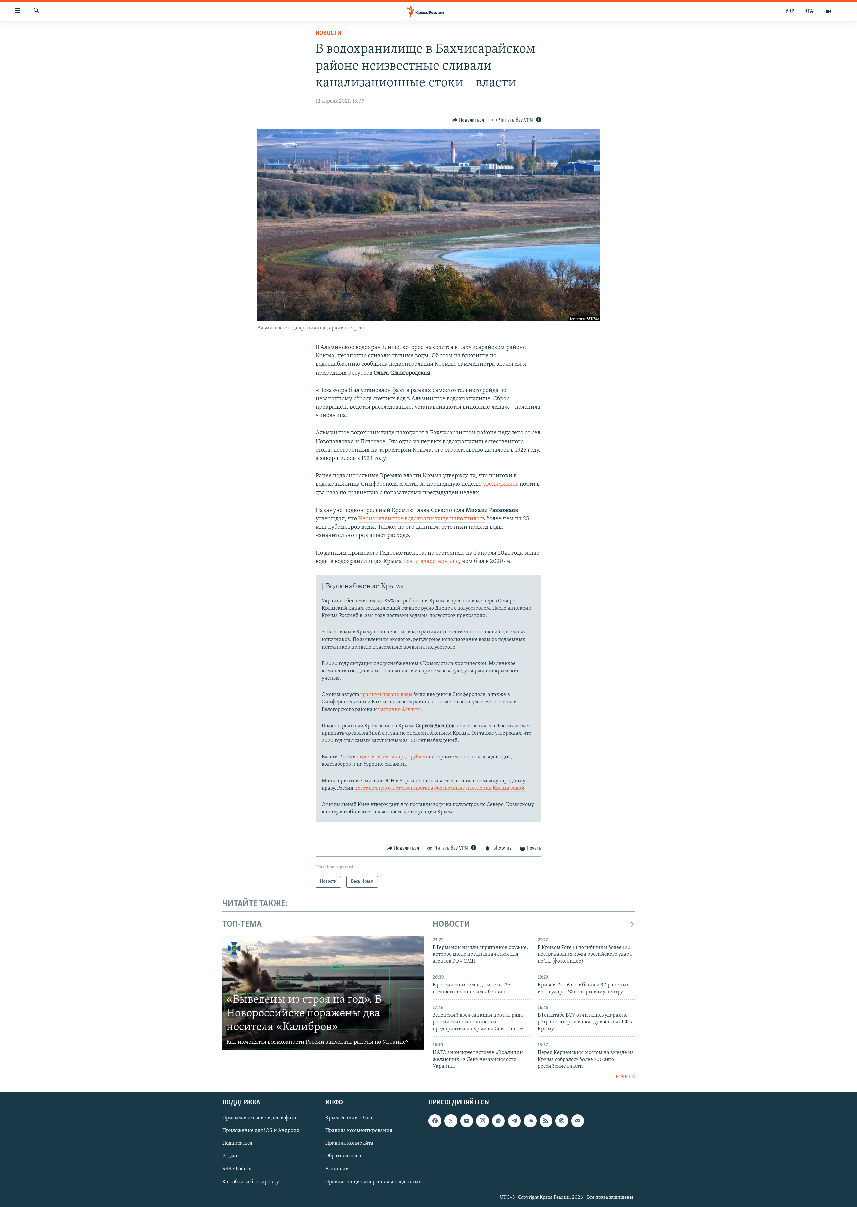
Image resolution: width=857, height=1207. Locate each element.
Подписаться (237, 1143)
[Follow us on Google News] (498, 1120)
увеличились (500, 484)
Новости (328, 33)
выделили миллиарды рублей (392, 757)
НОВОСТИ (451, 924)
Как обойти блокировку (250, 1182)
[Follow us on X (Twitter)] (450, 1120)
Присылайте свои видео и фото (259, 1118)
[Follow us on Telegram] (514, 1120)
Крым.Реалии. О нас (349, 1118)
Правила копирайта (349, 1143)
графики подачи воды (386, 694)
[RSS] (546, 1120)
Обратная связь (343, 1156)
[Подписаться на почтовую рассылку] (577, 1120)
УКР (789, 11)
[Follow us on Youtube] (466, 1120)
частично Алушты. (400, 709)
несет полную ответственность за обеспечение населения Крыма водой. (439, 788)
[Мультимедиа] (828, 11)
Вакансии (337, 1169)
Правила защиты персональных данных (373, 1182)
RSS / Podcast (237, 1169)
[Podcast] (561, 1120)
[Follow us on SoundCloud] (530, 1120)
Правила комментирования (358, 1130)
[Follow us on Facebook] (434, 1120)
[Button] (468, 120)
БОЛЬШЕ (625, 1077)
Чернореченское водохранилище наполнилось (421, 519)
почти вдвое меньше (431, 562)
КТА (808, 11)
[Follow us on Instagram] (482, 1120)
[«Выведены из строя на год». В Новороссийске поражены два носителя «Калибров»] (323, 993)
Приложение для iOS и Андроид (261, 1130)
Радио (229, 1156)
